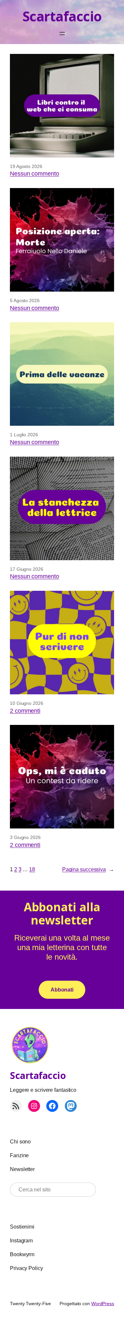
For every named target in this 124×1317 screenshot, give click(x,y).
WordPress (102, 1303)
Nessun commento (34, 173)
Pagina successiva (88, 869)
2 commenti (25, 710)
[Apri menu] (62, 33)
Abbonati (62, 990)
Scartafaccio (62, 16)
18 (32, 869)
